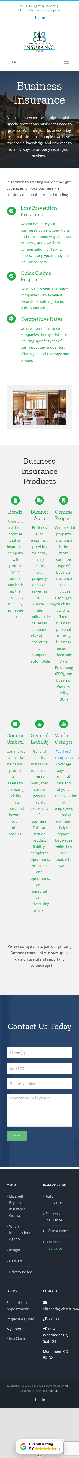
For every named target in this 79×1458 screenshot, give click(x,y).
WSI (67, 1386)
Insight (14, 1250)
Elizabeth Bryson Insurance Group (17, 1206)
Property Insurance (54, 1217)
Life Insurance (57, 1230)
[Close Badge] (62, 1440)
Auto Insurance (54, 1199)
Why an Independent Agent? (20, 1232)
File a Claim (16, 1338)
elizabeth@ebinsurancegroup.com (40, 10)
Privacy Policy (20, 1272)
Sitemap (53, 1391)
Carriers (16, 1261)
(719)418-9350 (47, 6)
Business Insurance (54, 1245)
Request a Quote (20, 1319)
